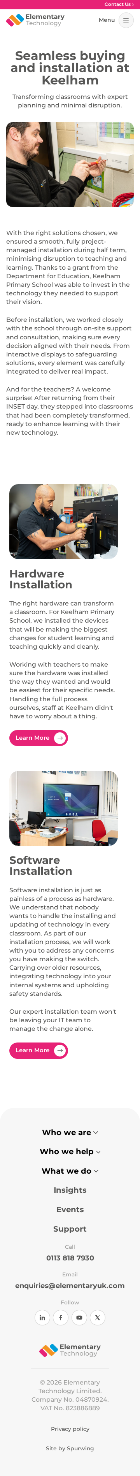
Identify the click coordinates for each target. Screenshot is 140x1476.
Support (70, 1229)
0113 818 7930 (70, 1258)
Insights (70, 1190)
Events (70, 1209)
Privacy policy (70, 1429)
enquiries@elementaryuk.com (70, 1285)
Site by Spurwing (70, 1448)
